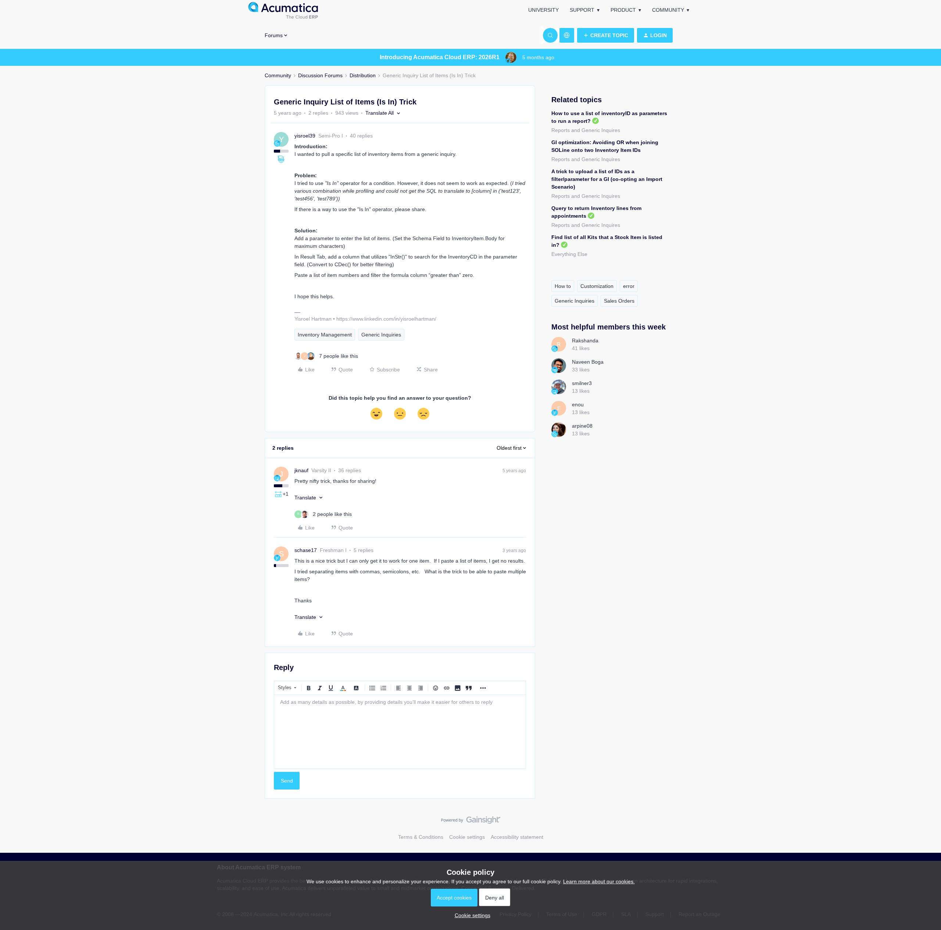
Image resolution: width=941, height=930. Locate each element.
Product (623, 10)
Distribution (363, 75)
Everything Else (569, 254)
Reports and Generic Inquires (585, 130)
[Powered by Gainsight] (470, 821)
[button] (605, 35)
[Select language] (566, 35)
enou (578, 404)
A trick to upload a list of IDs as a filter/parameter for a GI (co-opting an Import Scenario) (606, 179)
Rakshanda (585, 340)
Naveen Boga (588, 362)
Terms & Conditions (420, 837)
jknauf (301, 470)
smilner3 (582, 383)
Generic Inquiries (381, 335)
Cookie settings (467, 837)
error (628, 286)
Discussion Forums (320, 75)
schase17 (305, 550)
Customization (596, 286)
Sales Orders (619, 301)
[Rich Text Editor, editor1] (400, 732)
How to (563, 286)
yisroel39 (304, 136)
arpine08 (582, 426)
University (543, 10)
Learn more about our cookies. (599, 881)
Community (668, 10)
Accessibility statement (517, 837)
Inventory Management (325, 335)
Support (582, 10)
